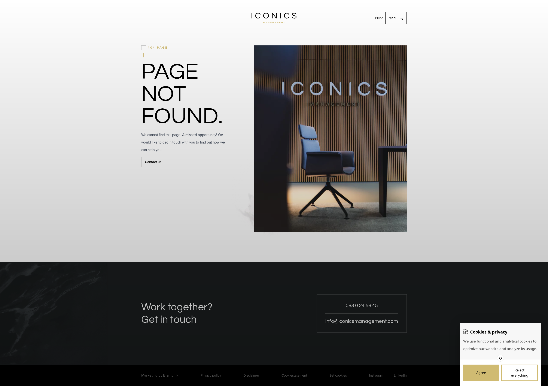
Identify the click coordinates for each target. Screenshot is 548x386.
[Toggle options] (500, 358)
